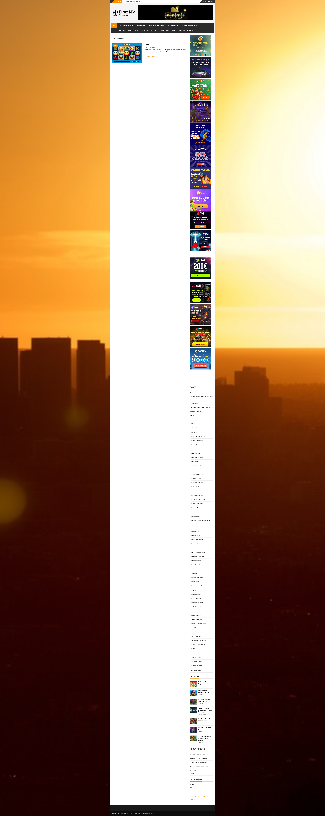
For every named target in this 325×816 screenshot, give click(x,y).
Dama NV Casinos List (149, 30)
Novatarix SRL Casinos (187, 30)
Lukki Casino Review (196, 560)
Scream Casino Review (197, 602)
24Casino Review (195, 428)
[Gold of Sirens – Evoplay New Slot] (193, 693)
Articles (194, 676)
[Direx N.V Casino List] (114, 25)
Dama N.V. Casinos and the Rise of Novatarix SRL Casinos (201, 398)
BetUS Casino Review (196, 453)
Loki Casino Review (196, 548)
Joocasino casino (196, 516)
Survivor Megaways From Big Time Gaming (204, 738)
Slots (115, 45)
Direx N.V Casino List (126, 25)
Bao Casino (194, 432)
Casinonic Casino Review (197, 465)
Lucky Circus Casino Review (198, 552)
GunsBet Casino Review (197, 503)
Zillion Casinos (194, 799)
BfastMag (139, 813)
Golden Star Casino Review (198, 499)
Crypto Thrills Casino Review (198, 474)
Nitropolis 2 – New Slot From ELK (131, 1)
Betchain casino (195, 444)
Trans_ (146, 47)
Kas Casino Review (196, 527)
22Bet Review (194, 423)
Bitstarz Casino (195, 461)
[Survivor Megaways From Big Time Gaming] (193, 738)
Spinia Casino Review (195, 670)
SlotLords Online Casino (197, 606)
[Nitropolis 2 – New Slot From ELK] (193, 702)
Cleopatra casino (195, 470)
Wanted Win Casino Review (198, 644)
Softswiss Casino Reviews (128, 30)
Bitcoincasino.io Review (197, 457)
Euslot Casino (194, 491)
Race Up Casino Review (197, 585)
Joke (146, 44)
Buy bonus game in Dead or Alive (204, 720)
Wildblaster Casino (196, 649)
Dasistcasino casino (196, 486)
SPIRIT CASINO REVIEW (197, 632)
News (191, 787)
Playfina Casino (195, 581)
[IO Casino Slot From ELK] (193, 730)
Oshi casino (194, 573)
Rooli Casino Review (196, 598)
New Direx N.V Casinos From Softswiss (150, 25)
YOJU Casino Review (196, 665)
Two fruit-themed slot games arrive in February (205, 710)
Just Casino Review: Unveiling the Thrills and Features (201, 521)
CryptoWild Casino (196, 478)
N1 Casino (194, 569)
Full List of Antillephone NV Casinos (200, 797)
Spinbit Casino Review (196, 628)
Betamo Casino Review (197, 440)
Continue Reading (151, 56)
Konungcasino (195, 531)
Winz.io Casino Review (197, 661)
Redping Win (194, 590)
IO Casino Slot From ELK (204, 728)
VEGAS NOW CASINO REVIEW (198, 640)
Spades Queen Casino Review (198, 623)
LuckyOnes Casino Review (197, 556)
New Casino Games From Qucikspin (199, 766)
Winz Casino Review (196, 657)
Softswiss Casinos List (190, 25)
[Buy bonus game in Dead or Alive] (193, 721)
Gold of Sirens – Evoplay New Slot (203, 691)
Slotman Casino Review (197, 611)
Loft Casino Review (196, 543)
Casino (192, 784)
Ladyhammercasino (196, 535)
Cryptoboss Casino (168, 30)
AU (191, 392)
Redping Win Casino (196, 594)
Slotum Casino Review (196, 619)
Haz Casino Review (196, 507)
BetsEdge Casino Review (197, 449)
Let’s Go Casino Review (197, 539)
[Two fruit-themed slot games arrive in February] (193, 710)
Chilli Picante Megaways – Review (204, 683)
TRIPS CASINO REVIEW (197, 636)
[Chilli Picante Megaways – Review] (193, 684)
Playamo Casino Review (197, 577)
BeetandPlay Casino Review (198, 436)
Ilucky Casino (194, 512)
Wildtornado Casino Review (198, 653)
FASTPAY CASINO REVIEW (197, 495)
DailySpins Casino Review (197, 482)
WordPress (152, 813)
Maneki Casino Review (197, 564)
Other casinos (173, 25)
